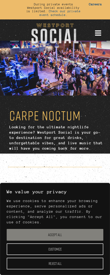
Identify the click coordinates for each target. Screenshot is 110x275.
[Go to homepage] (55, 32)
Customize (55, 249)
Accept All (55, 234)
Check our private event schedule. (60, 13)
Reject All (55, 263)
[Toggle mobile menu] (98, 33)
